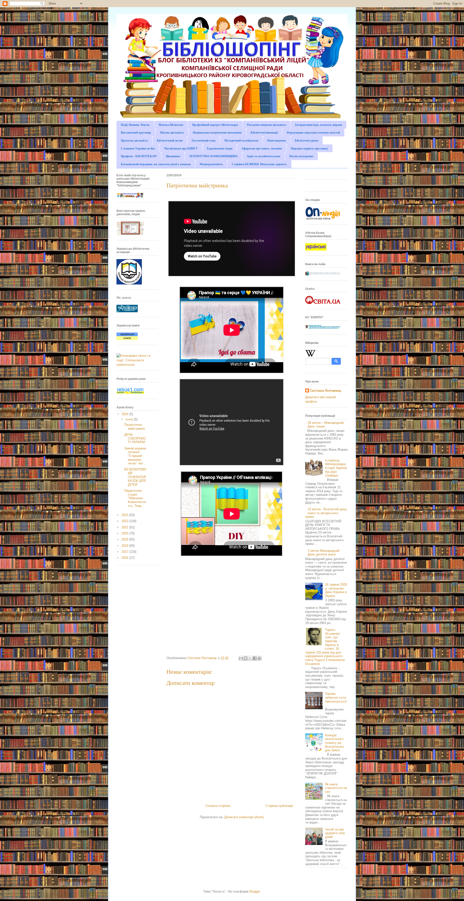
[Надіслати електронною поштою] (241, 658)
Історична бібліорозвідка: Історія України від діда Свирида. (336, 468)
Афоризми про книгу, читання (261, 148)
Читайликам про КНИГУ (181, 148)
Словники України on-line (138, 148)
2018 (125, 545)
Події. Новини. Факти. (135, 125)
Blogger (254, 891)
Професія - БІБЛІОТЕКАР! (139, 156)
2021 (125, 527)
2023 (125, 515)
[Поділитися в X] (250, 658)
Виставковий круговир (136, 132)
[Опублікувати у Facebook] (254, 658)
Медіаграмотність (211, 164)
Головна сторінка (217, 806)
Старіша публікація (279, 806)
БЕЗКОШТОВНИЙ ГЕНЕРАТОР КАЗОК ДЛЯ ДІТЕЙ (135, 477)
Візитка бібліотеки (171, 125)
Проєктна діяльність (134, 140)
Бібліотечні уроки (306, 140)
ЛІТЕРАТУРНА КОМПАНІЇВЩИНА (213, 156)
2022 (125, 521)
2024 (125, 414)
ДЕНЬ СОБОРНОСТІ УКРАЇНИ (135, 438)
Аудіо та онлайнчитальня (263, 156)
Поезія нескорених (301, 156)
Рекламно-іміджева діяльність (266, 125)
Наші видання (276, 140)
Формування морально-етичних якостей (313, 132)
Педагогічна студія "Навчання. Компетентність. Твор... (135, 498)
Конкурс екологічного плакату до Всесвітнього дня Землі (334, 742)
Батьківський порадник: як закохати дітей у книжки (156, 164)
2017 (125, 551)
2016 (125, 558)
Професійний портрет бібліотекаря (215, 125)
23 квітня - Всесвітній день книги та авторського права (326, 512)
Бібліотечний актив (170, 140)
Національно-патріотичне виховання (217, 132)
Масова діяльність (172, 132)
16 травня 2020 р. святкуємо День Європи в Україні (336, 590)
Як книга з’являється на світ (336, 788)
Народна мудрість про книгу (309, 148)
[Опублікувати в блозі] (245, 658)
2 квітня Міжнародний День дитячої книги (323, 552)
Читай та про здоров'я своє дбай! (335, 833)
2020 (125, 533)
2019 (125, 539)
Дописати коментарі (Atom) (244, 817)
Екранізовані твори (219, 148)
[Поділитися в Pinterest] (259, 658)
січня (129, 419)
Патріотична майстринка (134, 426)
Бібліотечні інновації (264, 132)
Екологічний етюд (203, 140)
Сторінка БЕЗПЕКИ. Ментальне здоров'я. (259, 164)
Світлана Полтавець (325, 390)
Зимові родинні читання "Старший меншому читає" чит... (135, 456)
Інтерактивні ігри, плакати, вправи (318, 125)
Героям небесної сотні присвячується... (336, 699)
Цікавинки (173, 156)
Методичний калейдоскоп (241, 140)
